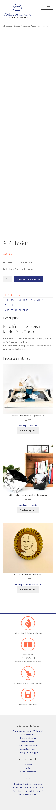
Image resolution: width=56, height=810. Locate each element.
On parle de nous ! (28, 748)
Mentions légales (28, 771)
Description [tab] (12, 295)
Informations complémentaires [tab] (24, 299)
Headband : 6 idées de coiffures (28, 783)
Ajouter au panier (28, 279)
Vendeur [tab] (10, 305)
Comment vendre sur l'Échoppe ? (28, 731)
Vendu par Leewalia (28, 425)
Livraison (28, 764)
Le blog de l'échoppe (28, 752)
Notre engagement (28, 745)
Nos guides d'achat (28, 794)
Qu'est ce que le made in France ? (28, 791)
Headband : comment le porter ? (28, 787)
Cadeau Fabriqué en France (25, 26)
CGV (28, 768)
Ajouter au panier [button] (28, 430)
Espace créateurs (28, 738)
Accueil (9, 26)
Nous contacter (28, 734)
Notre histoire (28, 741)
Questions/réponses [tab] (17, 310)
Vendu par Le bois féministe (28, 584)
